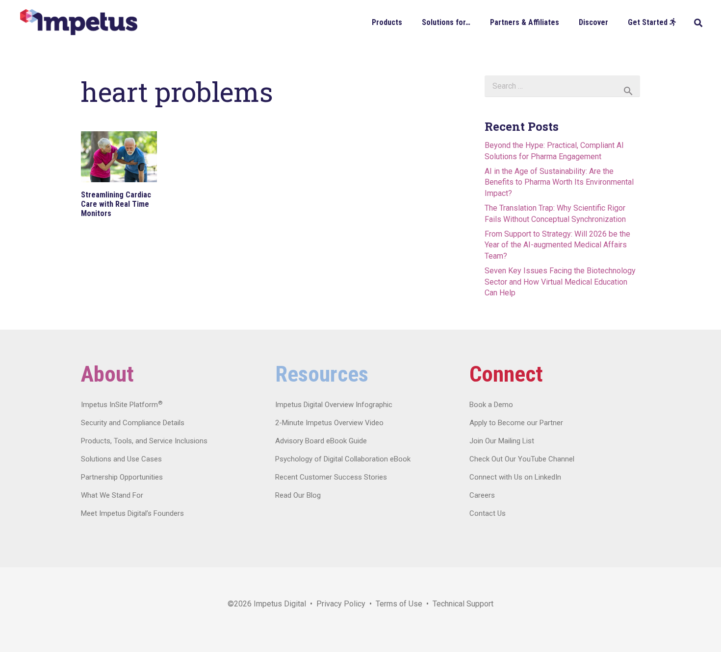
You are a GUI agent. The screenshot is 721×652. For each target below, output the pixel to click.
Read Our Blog (298, 495)
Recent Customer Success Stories (331, 477)
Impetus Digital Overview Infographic (333, 404)
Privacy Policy (340, 603)
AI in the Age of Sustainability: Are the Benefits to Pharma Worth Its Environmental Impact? (559, 182)
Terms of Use (399, 603)
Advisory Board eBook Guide (321, 440)
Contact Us (487, 513)
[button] (409, 21)
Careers (482, 495)
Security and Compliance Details (132, 422)
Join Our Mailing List (501, 440)
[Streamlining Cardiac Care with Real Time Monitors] (119, 156)
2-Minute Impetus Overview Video (329, 422)
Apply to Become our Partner (516, 422)
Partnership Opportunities (122, 477)
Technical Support (463, 603)
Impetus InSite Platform (121, 404)
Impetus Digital (280, 603)
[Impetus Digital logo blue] (78, 22)
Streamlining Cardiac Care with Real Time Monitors (116, 204)
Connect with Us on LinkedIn (515, 477)
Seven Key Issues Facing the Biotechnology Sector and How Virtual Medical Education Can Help (560, 281)
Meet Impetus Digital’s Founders (132, 513)
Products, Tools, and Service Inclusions (144, 440)
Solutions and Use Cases (121, 459)
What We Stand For (112, 495)
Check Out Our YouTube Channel (521, 459)
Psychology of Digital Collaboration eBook (343, 459)
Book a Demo (491, 404)
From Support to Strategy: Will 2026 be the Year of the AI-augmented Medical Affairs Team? (557, 245)
